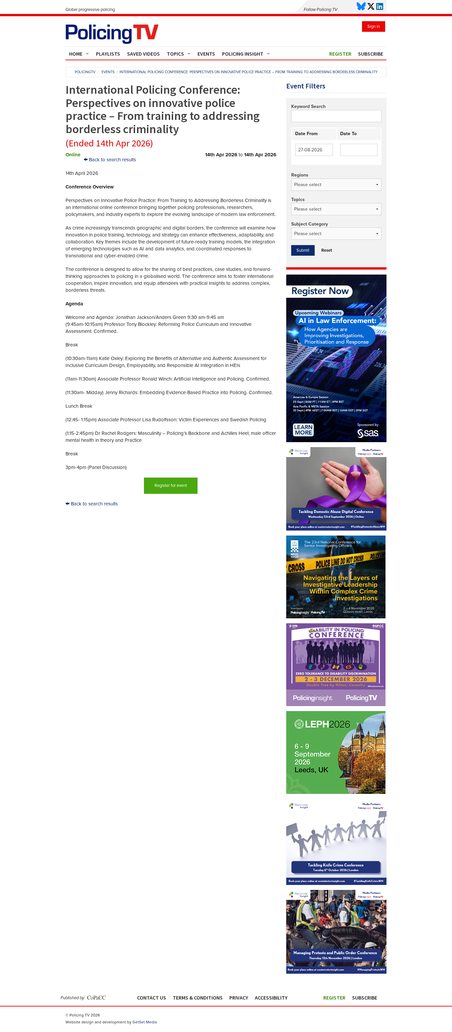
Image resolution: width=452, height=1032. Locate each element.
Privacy (238, 997)
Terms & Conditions (198, 997)
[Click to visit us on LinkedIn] (379, 7)
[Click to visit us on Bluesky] (361, 7)
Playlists (108, 53)
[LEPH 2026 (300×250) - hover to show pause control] (335, 752)
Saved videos (143, 53)
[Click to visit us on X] (371, 7)
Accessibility (271, 997)
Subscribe (370, 53)
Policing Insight (242, 53)
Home (75, 53)
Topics (175, 53)
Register (340, 53)
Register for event (171, 485)
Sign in (373, 26)
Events (206, 53)
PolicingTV (85, 72)
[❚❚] (335, 792)
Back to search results (112, 160)
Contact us (151, 997)
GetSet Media (144, 1022)
